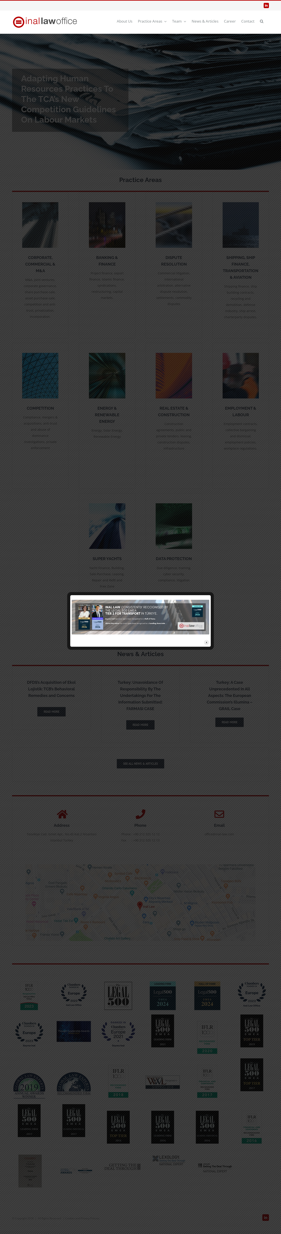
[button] (261, 21)
